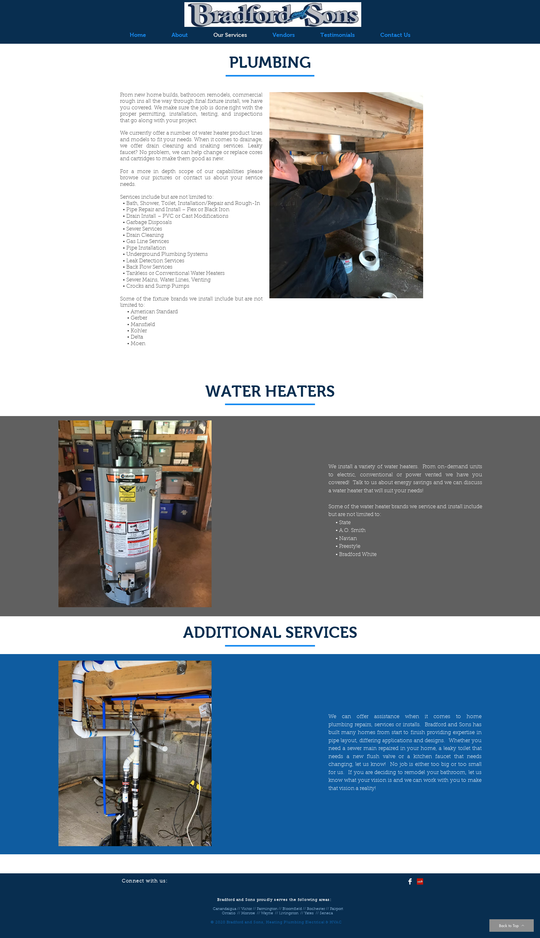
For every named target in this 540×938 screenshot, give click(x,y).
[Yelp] (420, 881)
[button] (346, 195)
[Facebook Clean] (410, 881)
